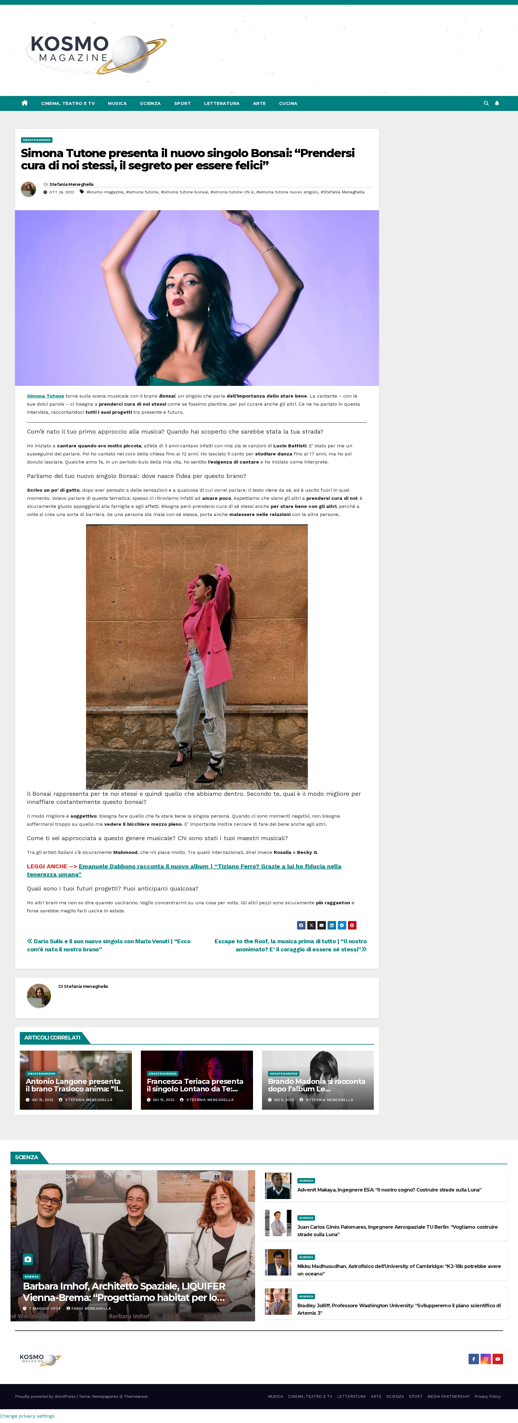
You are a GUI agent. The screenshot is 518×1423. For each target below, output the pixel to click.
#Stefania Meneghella (343, 191)
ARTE (259, 103)
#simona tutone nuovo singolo (287, 191)
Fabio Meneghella (91, 1308)
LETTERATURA (222, 103)
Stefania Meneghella (71, 184)
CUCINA (288, 103)
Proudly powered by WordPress (46, 1396)
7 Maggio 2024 (45, 1308)
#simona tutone (142, 191)
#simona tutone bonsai (184, 191)
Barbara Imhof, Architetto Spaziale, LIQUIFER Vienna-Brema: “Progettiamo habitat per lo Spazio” (124, 1297)
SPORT (182, 103)
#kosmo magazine (105, 191)
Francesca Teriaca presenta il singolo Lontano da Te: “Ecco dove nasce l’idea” (195, 1089)
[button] (486, 103)
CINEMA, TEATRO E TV (68, 103)
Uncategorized (37, 140)
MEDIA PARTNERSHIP (448, 1396)
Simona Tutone (45, 396)
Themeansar (135, 1396)
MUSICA (117, 103)
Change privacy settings (27, 1416)
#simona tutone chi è (232, 191)
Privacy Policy (488, 1396)
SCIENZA (150, 103)
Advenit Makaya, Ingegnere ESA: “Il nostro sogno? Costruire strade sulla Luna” (389, 1190)
